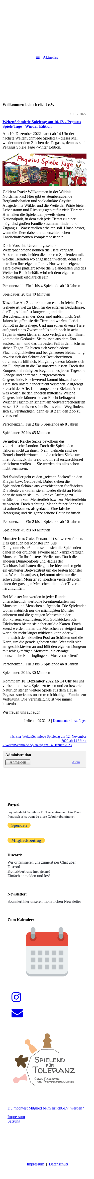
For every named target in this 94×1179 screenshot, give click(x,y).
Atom (76, 762)
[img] (47, 14)
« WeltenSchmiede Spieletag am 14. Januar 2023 (37, 745)
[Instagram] (16, 997)
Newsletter (72, 901)
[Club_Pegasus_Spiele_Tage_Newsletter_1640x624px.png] (44, 169)
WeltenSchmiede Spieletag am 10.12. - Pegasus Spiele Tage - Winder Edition (42, 124)
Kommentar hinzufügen (69, 721)
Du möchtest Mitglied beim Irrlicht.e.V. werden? (46, 1108)
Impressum (16, 1117)
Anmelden (18, 762)
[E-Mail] (17, 1013)
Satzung (14, 1121)
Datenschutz (58, 1164)
